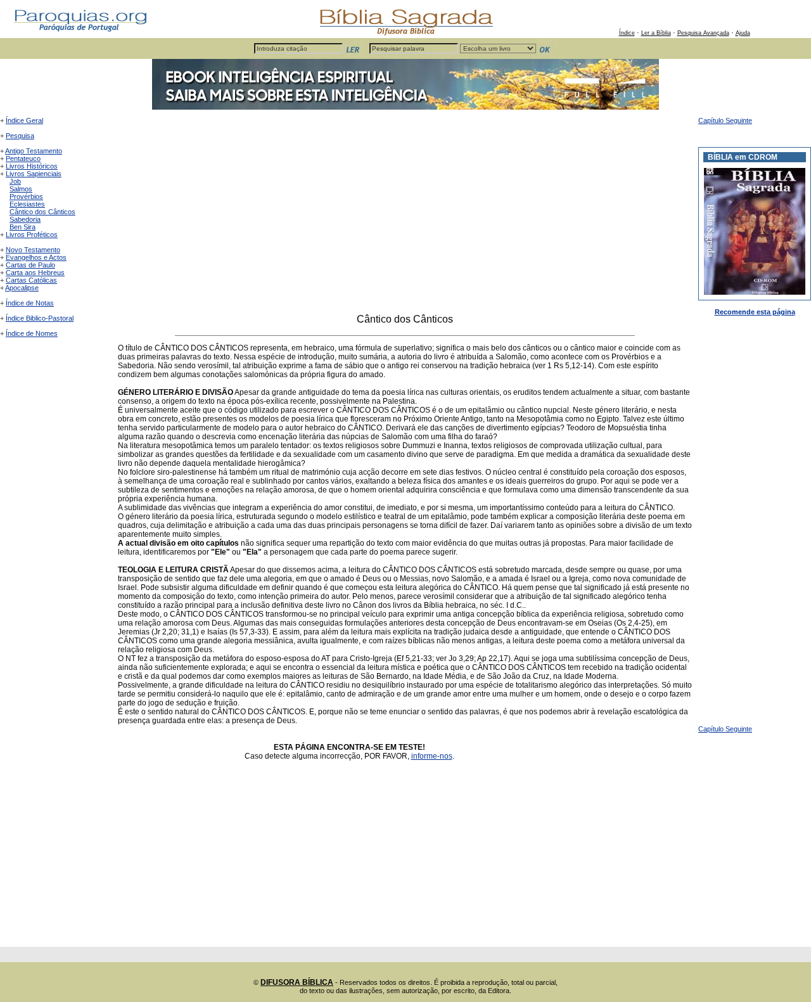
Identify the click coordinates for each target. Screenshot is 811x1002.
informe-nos (431, 756)
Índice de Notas (30, 303)
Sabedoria (25, 219)
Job (15, 181)
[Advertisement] (405, 215)
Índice (627, 33)
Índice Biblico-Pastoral (39, 318)
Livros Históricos (32, 166)
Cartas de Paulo (30, 265)
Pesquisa (20, 135)
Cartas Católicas (31, 280)
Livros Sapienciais (33, 173)
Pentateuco (23, 158)
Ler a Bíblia (656, 33)
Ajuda (743, 33)
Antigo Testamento (33, 151)
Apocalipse (22, 288)
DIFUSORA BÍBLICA (296, 982)
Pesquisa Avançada (703, 33)
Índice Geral (24, 120)
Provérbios (26, 196)
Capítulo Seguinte (725, 120)
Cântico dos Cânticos (42, 211)
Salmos (21, 189)
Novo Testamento (33, 250)
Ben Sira (22, 227)
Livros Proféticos (32, 234)
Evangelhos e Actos (36, 257)
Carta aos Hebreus (35, 272)
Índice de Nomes (32, 333)
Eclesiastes (27, 204)
